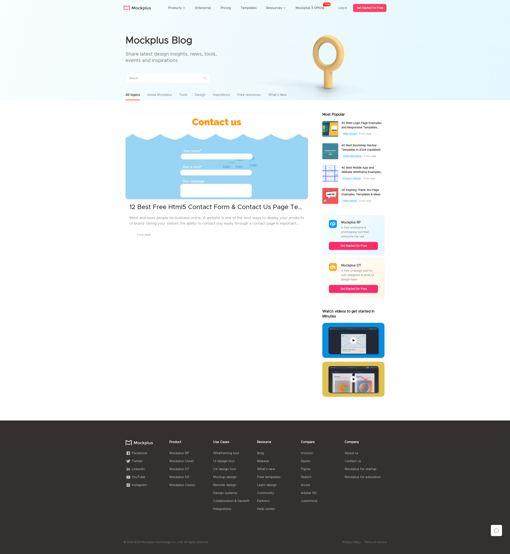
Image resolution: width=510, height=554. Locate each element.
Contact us (353, 461)
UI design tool (223, 461)
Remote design (224, 485)
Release (263, 461)
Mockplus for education (363, 477)
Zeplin (305, 461)
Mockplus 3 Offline (310, 7)
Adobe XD (309, 493)
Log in (343, 8)
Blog (260, 453)
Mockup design (224, 477)
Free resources (249, 94)
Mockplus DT (179, 469)
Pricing (226, 8)
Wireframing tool (226, 453)
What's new (266, 469)
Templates (248, 8)
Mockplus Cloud (181, 461)
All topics (133, 94)
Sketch (306, 477)
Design (200, 94)
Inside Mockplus (159, 94)
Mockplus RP (179, 453)
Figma (305, 469)
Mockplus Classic (182, 485)
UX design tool (224, 469)
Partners (263, 501)
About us (351, 453)
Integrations (222, 509)
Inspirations (221, 94)
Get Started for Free (370, 8)
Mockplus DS (179, 477)
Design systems (225, 493)
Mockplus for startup (360, 469)
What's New (277, 94)
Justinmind (309, 501)
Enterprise (203, 8)
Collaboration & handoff (231, 501)
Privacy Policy (351, 542)
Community (265, 493)
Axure (305, 485)
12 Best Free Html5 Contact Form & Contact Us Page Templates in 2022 (216, 207)
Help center (266, 509)
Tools (183, 94)
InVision (307, 453)
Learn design (267, 485)
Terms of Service (375, 542)
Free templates (268, 477)
